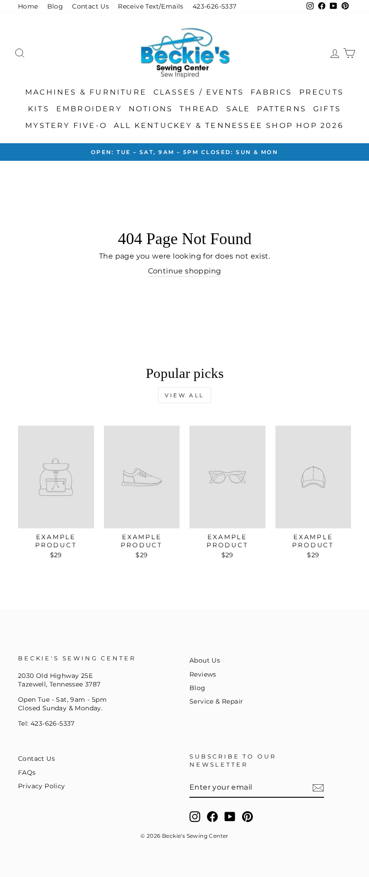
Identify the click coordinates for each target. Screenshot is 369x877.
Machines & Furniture (86, 92)
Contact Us (90, 6)
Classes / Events (198, 92)
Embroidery (89, 109)
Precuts (321, 92)
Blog (55, 6)
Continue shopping (184, 271)
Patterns (281, 109)
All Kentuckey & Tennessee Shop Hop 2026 (229, 125)
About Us (204, 660)
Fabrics (271, 92)
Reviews (202, 674)
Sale (238, 109)
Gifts (327, 109)
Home (28, 6)
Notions (151, 109)
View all (184, 395)
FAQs (27, 772)
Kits (39, 109)
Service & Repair (216, 701)
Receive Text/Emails (151, 6)
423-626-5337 (215, 6)
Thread (199, 109)
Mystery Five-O (66, 125)
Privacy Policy (41, 786)
